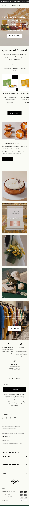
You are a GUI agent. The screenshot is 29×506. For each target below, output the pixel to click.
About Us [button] (6, 456)
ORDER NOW (7, 159)
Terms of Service (18, 398)
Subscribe (14, 389)
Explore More (14, 113)
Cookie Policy (12, 496)
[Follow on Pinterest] (11, 418)
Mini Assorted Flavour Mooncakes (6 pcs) (10, 98)
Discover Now (14, 328)
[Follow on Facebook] (6, 418)
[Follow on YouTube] (15, 418)
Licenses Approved (5, 498)
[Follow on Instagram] (2, 418)
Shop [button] (4, 473)
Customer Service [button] (10, 465)
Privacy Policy (9, 398)
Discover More (14, 35)
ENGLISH (4, 488)
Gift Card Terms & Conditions (8, 495)
